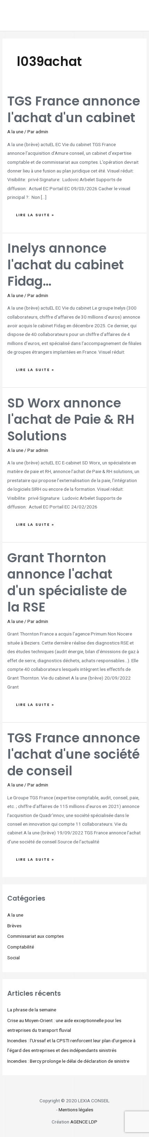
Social (13, 957)
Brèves (14, 925)
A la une (15, 131)
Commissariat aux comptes (35, 936)
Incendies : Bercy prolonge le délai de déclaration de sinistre (68, 1061)
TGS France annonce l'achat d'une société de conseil (73, 754)
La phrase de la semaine (31, 1009)
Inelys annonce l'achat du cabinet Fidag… (65, 264)
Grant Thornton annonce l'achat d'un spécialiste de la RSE (67, 582)
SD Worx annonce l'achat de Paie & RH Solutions (70, 419)
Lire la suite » (35, 213)
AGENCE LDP (83, 1122)
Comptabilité (20, 947)
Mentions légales (76, 1109)
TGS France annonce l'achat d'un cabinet (73, 109)
